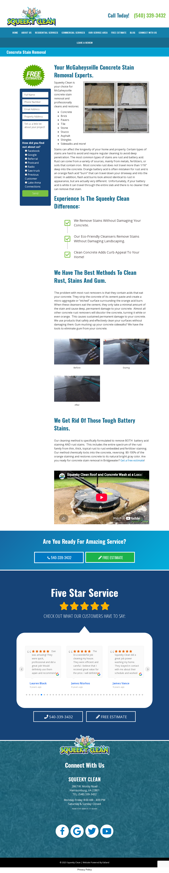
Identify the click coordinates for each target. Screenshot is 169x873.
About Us (26, 32)
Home (15, 32)
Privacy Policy (84, 869)
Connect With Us (148, 32)
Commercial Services (73, 32)
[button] (59, 557)
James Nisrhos (80, 683)
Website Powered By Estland (96, 862)
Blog (132, 32)
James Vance (121, 683)
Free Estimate (118, 32)
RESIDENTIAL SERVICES (46, 32)
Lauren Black (38, 683)
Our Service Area (98, 32)
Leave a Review (85, 42)
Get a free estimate (132, 460)
